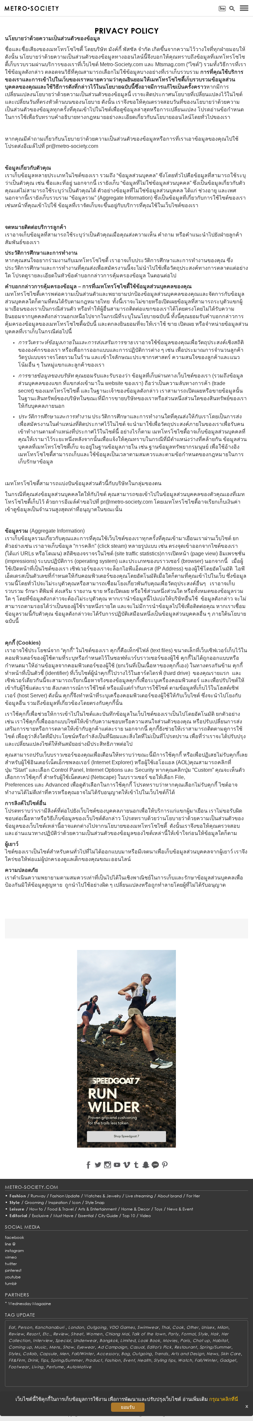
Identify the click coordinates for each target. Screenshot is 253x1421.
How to (36, 1209)
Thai (165, 1327)
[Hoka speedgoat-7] (126, 1048)
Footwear (19, 1366)
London (76, 1327)
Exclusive (40, 1215)
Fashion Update (65, 1195)
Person (25, 1327)
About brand (169, 1195)
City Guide (108, 1215)
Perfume (55, 1366)
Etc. (46, 1333)
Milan (222, 1327)
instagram (14, 1250)
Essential (86, 1215)
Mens (54, 1347)
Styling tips (165, 1360)
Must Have (63, 1215)
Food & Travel (60, 1209)
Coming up (20, 1347)
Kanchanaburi (50, 1327)
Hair (215, 1333)
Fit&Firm (17, 1360)
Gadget (228, 1360)
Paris (185, 1340)
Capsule (48, 1353)
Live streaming (139, 1195)
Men (64, 1353)
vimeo (11, 1257)
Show (68, 1347)
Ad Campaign (112, 1347)
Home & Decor (135, 1209)
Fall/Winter (82, 1353)
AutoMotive (79, 1366)
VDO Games (122, 1327)
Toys (158, 1209)
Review (16, 1333)
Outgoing (96, 1327)
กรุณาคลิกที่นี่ (223, 1399)
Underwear (85, 1340)
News (212, 1353)
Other (192, 1327)
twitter (11, 1263)
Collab (30, 1353)
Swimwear (148, 1327)
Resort (33, 1333)
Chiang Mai (117, 1333)
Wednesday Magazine (29, 1303)
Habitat (220, 1340)
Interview (42, 1340)
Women (94, 1333)
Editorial (19, 1215)
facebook (14, 1237)
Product (93, 1360)
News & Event (180, 1209)
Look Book (149, 1340)
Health (144, 1360)
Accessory (108, 1353)
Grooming (34, 1202)
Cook (178, 1327)
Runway (38, 1195)
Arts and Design (187, 1353)
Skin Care (230, 1353)
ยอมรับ (128, 1407)
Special (63, 1340)
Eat (12, 1327)
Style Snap (94, 1202)
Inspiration (58, 1202)
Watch (185, 1360)
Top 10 (129, 1215)
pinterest (13, 1270)
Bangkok (108, 1340)
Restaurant (185, 1347)
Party (173, 1333)
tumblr (11, 1283)
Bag (125, 1353)
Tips (44, 1360)
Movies (170, 1340)
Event (129, 1360)
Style (15, 1202)
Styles (14, 1353)
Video (145, 1215)
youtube (13, 1276)
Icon (76, 1202)
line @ (10, 1243)
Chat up (201, 1340)
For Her (193, 1195)
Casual (137, 1347)
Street (77, 1333)
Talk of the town (148, 1333)
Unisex (207, 1327)
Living (37, 1366)
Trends (161, 1353)
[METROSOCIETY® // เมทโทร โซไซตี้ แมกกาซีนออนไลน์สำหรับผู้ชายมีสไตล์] (31, 8)
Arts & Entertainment (97, 1209)
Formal (188, 1333)
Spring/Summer (215, 1347)
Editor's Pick (159, 1347)
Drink (33, 1360)
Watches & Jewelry (102, 1195)
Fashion (18, 1195)
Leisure (17, 1209)
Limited (127, 1340)
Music (40, 1347)
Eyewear (86, 1347)
